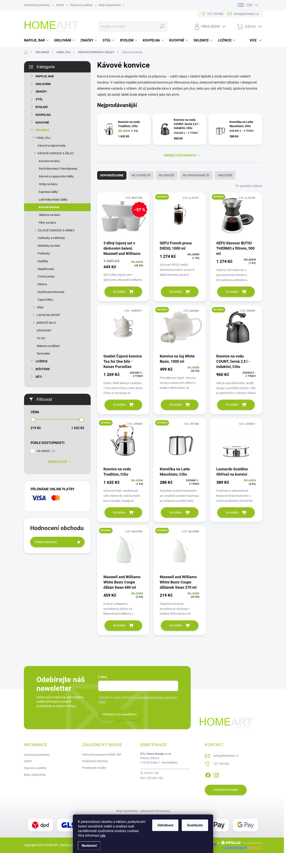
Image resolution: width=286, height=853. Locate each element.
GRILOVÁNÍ (43, 84)
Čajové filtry (45, 299)
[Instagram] (216, 774)
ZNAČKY (41, 91)
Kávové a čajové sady (52, 145)
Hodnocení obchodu (95, 761)
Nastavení (89, 846)
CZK (249, 5)
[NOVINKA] (179, 216)
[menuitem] (37, 40)
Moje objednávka (110, 5)
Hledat (162, 26)
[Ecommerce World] (240, 848)
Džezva (42, 284)
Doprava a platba (81, 5)
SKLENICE (42, 130)
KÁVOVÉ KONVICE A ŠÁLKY (56, 153)
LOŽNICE (42, 361)
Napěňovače (46, 269)
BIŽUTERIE (43, 369)
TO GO (41, 338)
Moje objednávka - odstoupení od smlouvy (143, 811)
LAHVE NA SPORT (48, 315)
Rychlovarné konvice (51, 292)
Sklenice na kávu (49, 215)
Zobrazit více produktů (180, 155)
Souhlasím (195, 825)
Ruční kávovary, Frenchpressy (58, 168)
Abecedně (225, 175)
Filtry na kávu (47, 222)
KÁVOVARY (44, 330)
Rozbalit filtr (57, 461)
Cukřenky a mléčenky (51, 238)
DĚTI (39, 376)
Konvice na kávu (49, 161)
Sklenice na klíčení (48, 346)
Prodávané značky (94, 767)
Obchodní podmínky (37, 5)
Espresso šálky (48, 192)
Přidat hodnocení (46, 542)
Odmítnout (165, 825)
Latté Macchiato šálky (53, 199)
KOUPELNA (43, 114)
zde (102, 836)
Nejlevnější (141, 175)
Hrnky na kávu (48, 184)
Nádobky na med (49, 245)
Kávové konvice (49, 207)
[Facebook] (208, 774)
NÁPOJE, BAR (45, 76)
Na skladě (45, 451)
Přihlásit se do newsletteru (120, 714)
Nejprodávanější (196, 175)
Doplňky (43, 261)
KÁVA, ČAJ (43, 137)
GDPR (60, 5)
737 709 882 (221, 763)
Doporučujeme (111, 175)
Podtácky (44, 253)
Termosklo (43, 353)
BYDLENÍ (42, 107)
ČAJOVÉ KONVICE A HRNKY (56, 230)
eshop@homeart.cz (226, 755)
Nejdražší (166, 175)
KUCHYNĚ (42, 122)
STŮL (39, 99)
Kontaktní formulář (225, 789)
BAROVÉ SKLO (46, 322)
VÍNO (40, 307)
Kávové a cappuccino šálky (56, 176)
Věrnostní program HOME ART (101, 754)
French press (46, 276)
